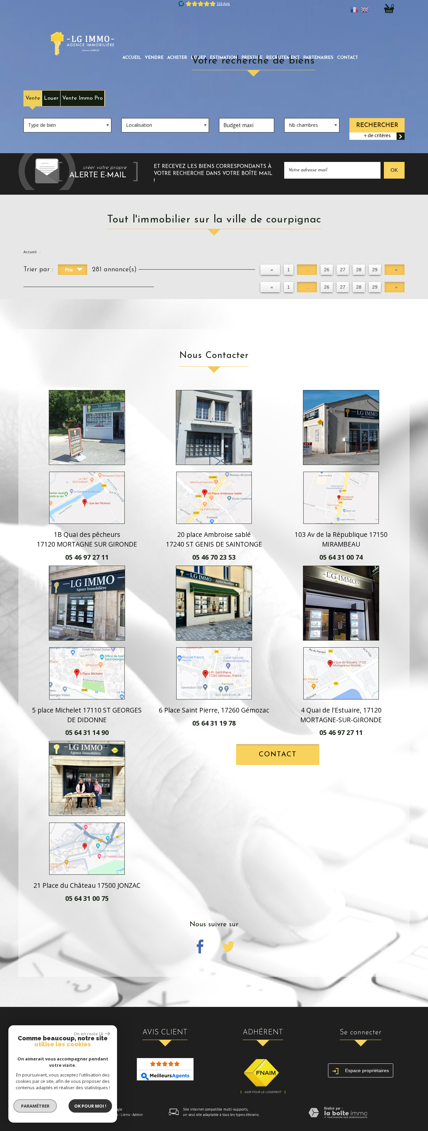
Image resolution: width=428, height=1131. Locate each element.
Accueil (131, 58)
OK (394, 170)
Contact (347, 58)
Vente (32, 98)
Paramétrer (35, 1106)
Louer (51, 98)
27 (342, 269)
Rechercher (377, 125)
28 (358, 269)
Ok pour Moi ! (90, 1106)
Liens (125, 1114)
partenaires (318, 58)
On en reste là (88, 1034)
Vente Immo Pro (82, 98)
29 (375, 269)
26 (326, 269)
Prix (69, 269)
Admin (137, 1114)
